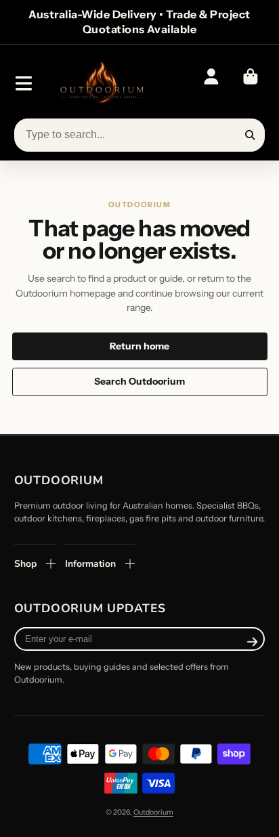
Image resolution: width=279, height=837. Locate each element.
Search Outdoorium (139, 381)
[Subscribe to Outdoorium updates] (252, 642)
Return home (139, 346)
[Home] (101, 83)
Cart (250, 83)
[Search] (250, 135)
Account (211, 83)
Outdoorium (153, 812)
